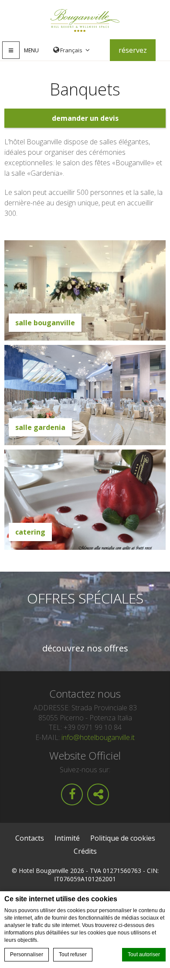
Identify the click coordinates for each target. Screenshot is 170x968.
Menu (31, 50)
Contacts (29, 838)
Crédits (85, 851)
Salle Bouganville (45, 322)
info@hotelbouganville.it (98, 737)
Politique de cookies (122, 838)
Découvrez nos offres (85, 648)
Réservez (133, 50)
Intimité (67, 838)
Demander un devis (85, 118)
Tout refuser (73, 954)
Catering (30, 532)
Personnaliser (26, 954)
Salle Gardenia (40, 427)
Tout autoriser (144, 954)
